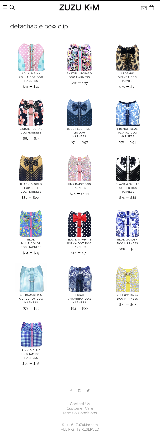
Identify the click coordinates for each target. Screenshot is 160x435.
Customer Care (80, 408)
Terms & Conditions (80, 413)
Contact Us (80, 404)
